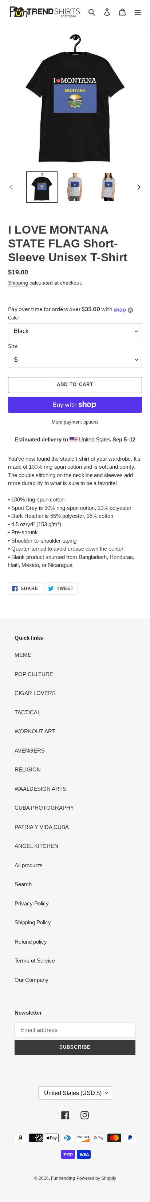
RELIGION (28, 769)
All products (29, 865)
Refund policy (31, 942)
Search (23, 884)
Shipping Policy (33, 922)
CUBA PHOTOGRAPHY (44, 808)
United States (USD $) (73, 1093)
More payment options (75, 422)
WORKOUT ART (35, 731)
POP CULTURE (34, 674)
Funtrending (63, 1178)
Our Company (31, 980)
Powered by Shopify (96, 1178)
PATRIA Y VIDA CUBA (42, 827)
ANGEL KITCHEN (36, 846)
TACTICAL (27, 712)
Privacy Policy (32, 903)
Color (13, 318)
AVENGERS (30, 750)
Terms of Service (35, 960)
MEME (23, 655)
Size (12, 346)
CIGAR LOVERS (35, 693)
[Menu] (137, 12)
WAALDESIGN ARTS (40, 789)
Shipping (18, 283)
